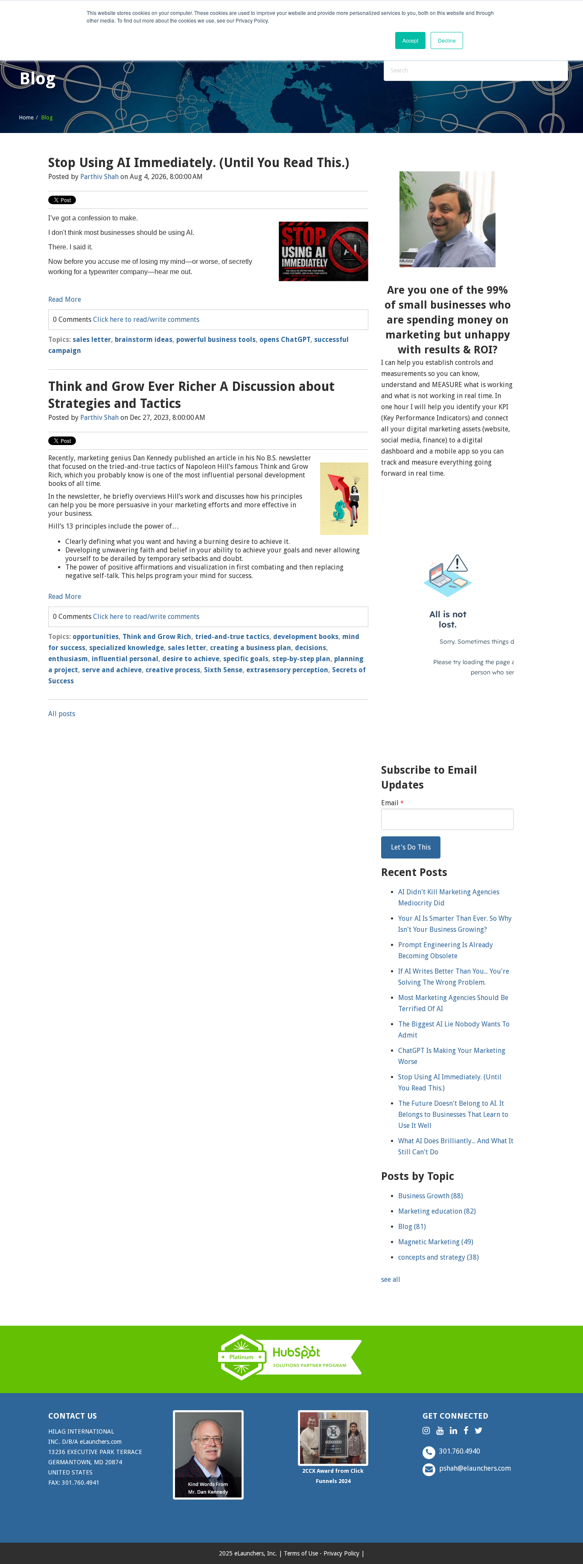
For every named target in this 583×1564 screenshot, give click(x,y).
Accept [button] (410, 40)
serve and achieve (112, 670)
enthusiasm (68, 659)
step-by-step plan (301, 659)
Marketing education (437, 1211)
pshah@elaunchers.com (474, 1468)
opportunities (96, 637)
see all (390, 1279)
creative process (173, 670)
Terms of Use (301, 1553)
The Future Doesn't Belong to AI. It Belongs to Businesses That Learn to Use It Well (453, 1114)
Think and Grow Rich (156, 637)
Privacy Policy (341, 1553)
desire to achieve (190, 659)
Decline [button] (447, 40)
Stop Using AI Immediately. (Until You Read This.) (198, 162)
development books (305, 637)
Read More (64, 299)
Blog (412, 1227)
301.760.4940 (458, 1451)
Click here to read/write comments (146, 319)
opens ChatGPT (284, 339)
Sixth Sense (223, 670)
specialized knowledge (126, 648)
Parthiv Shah (99, 177)
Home (26, 117)
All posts (61, 714)
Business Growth (430, 1196)
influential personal (125, 659)
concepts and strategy (438, 1257)
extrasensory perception (287, 670)
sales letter (92, 339)
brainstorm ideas (143, 339)
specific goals (245, 659)
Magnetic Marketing (435, 1242)
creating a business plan (250, 648)
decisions (310, 648)
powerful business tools (216, 339)
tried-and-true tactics (232, 637)
